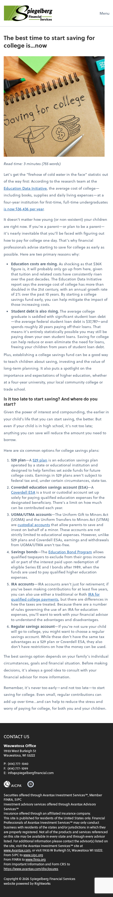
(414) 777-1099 (18, 768)
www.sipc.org (33, 855)
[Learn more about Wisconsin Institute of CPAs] (30, 784)
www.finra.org (35, 859)
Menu (104, 13)
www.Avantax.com (17, 850)
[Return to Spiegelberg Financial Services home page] (28, 13)
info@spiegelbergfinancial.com (31, 772)
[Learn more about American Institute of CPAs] (13, 784)
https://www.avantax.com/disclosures (31, 868)
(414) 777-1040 (18, 763)
